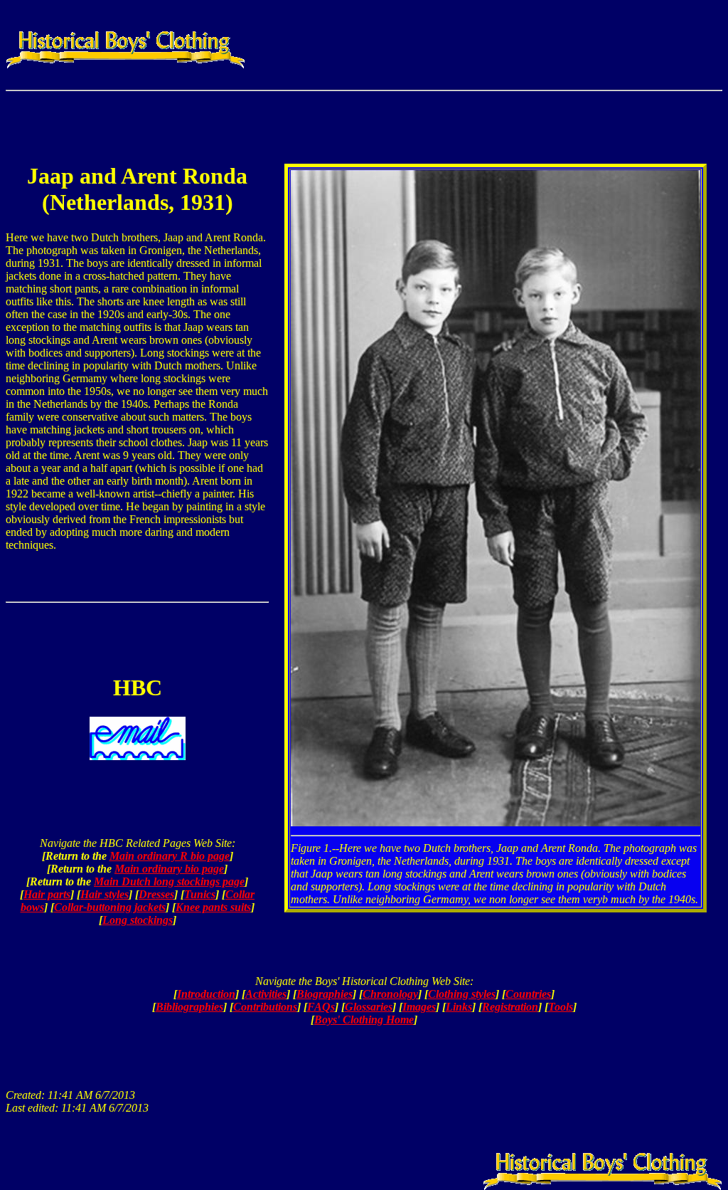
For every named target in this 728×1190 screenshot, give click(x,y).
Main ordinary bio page (169, 869)
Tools (560, 1007)
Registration (510, 1007)
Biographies (324, 994)
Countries (528, 994)
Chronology (390, 994)
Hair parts (46, 894)
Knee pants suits (213, 907)
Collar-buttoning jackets (110, 907)
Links (459, 1007)
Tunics (199, 894)
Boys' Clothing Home (364, 1019)
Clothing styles (462, 994)
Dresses (156, 894)
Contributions (265, 1007)
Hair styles (104, 894)
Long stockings (137, 920)
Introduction (206, 994)
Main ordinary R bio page (169, 856)
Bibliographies (189, 1007)
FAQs (321, 1007)
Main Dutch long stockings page (169, 881)
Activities (266, 994)
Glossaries (368, 1007)
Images (419, 1007)
